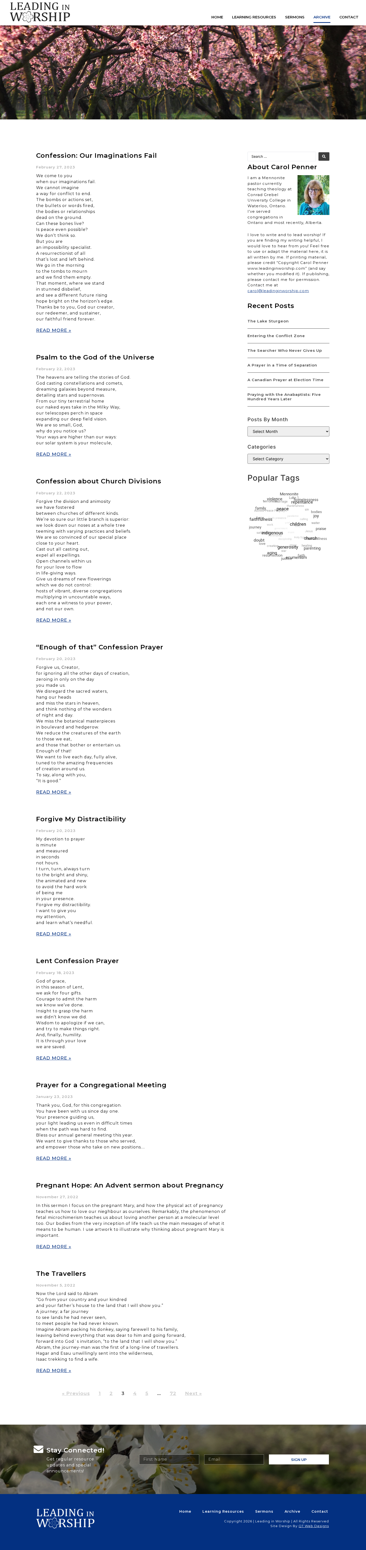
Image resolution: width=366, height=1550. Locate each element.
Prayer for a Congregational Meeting (101, 1085)
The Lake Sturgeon (268, 321)
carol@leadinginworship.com (278, 290)
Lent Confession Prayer (77, 961)
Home (217, 17)
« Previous (76, 1393)
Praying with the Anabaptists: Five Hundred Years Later (284, 396)
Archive (321, 17)
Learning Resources (254, 17)
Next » (193, 1393)
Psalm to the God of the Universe (95, 357)
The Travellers (61, 1274)
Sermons (295, 17)
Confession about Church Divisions (98, 481)
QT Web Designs (314, 1526)
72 (173, 1393)
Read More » (53, 330)
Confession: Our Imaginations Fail (96, 155)
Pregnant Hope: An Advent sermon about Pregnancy (130, 1185)
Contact (349, 17)
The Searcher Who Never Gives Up (284, 350)
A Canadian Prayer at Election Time (285, 379)
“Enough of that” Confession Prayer (99, 647)
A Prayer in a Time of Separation (282, 365)
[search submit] (323, 156)
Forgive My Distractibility (81, 819)
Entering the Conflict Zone (276, 335)
